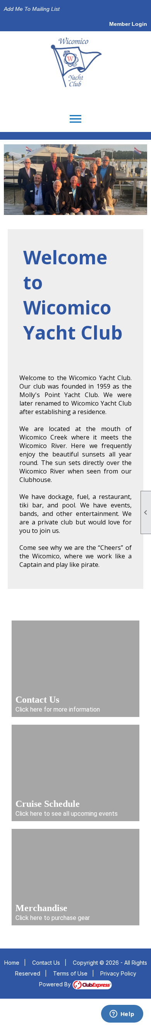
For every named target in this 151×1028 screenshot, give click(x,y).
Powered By (55, 984)
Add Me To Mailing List (32, 9)
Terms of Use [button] (70, 973)
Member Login (128, 24)
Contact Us (46, 962)
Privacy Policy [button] (118, 973)
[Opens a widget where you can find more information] (122, 1014)
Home (11, 962)
